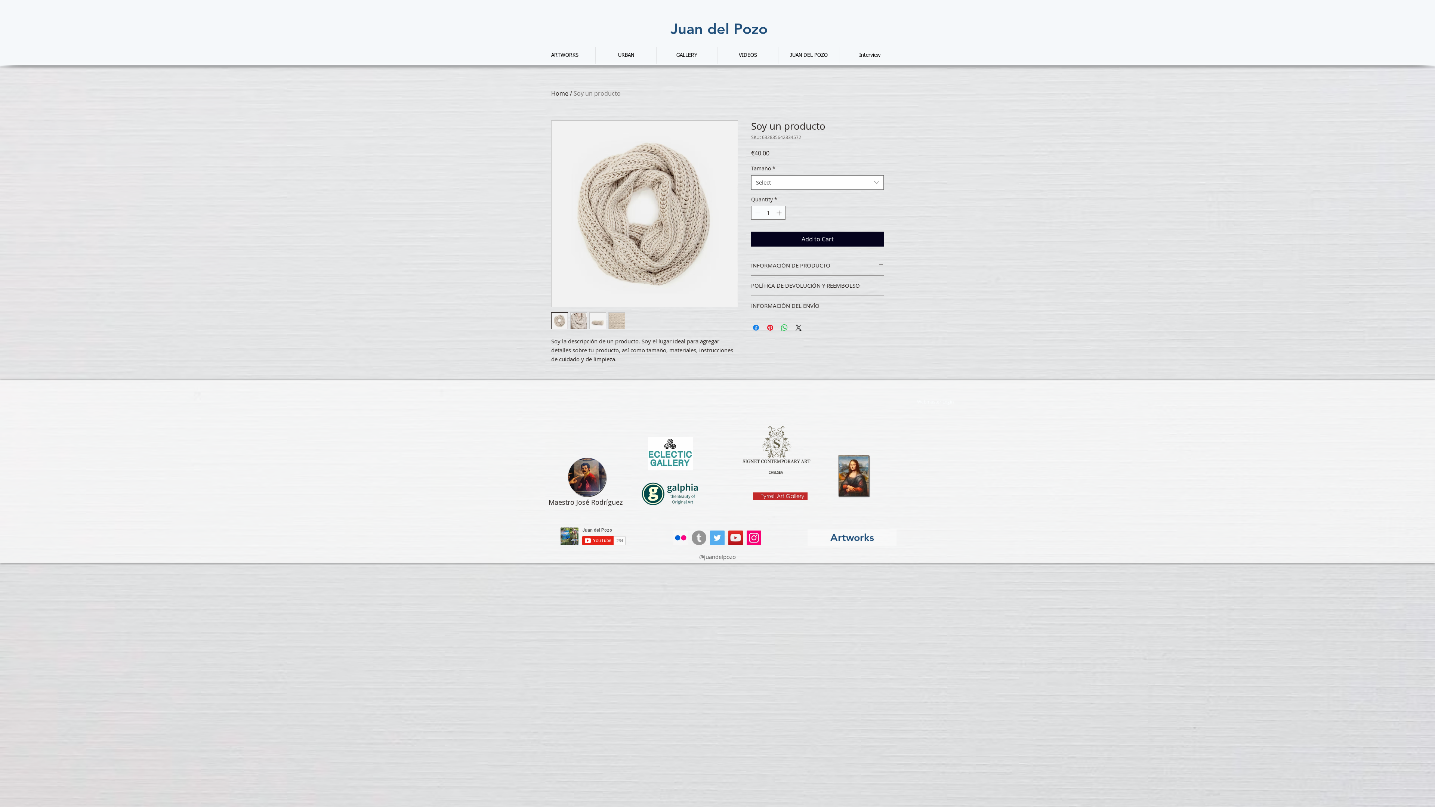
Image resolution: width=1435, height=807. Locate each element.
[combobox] (817, 182)
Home (559, 93)
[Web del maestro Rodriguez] (587, 477)
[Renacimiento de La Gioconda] (854, 476)
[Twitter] (717, 538)
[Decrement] (757, 212)
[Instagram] (754, 538)
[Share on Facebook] (756, 327)
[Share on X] (798, 327)
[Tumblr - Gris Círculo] (699, 538)
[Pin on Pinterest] (770, 327)
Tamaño (763, 168)
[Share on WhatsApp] (784, 327)
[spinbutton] (768, 212)
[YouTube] (735, 538)
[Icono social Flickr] (680, 538)
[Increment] (779, 212)
